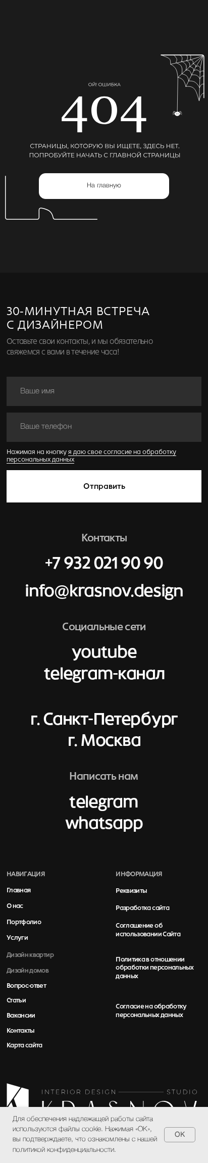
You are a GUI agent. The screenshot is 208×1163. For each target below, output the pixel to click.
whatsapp (104, 823)
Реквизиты (131, 890)
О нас (15, 905)
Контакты (20, 1030)
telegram (103, 802)
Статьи (16, 1000)
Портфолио (24, 922)
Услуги (17, 937)
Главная (19, 890)
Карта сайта (24, 1045)
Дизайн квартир (30, 954)
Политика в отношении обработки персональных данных (154, 968)
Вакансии (21, 1015)
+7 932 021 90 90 (104, 563)
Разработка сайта (142, 908)
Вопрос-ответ (26, 985)
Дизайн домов (27, 970)
